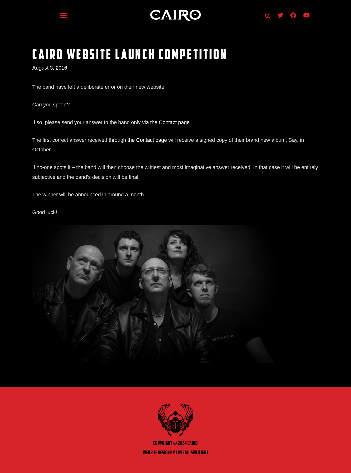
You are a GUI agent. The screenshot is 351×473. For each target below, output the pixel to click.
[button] (63, 15)
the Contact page (147, 140)
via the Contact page (166, 122)
